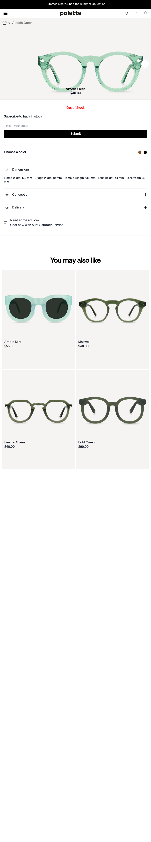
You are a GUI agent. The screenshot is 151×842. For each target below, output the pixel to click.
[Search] (126, 13)
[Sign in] (136, 13)
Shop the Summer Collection (86, 4)
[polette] (71, 13)
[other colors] (139, 152)
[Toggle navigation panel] (5, 13)
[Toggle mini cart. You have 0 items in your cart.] (145, 13)
